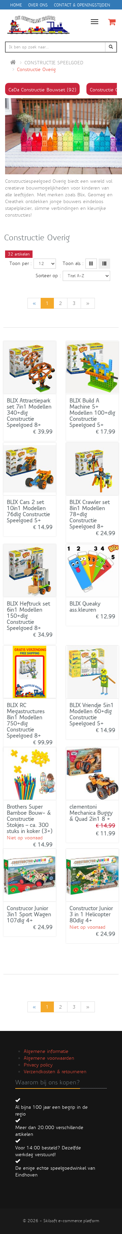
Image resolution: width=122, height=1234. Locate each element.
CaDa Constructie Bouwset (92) (42, 90)
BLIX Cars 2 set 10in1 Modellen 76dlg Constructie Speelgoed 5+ (28, 511)
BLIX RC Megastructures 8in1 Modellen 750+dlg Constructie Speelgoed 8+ (26, 720)
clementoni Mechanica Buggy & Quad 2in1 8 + (91, 812)
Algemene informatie (46, 1051)
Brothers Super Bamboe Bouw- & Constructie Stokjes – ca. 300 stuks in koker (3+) (30, 819)
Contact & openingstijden (82, 5)
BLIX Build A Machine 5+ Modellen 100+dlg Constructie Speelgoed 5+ (92, 412)
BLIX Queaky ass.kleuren (84, 606)
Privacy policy (38, 1065)
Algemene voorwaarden (49, 1058)
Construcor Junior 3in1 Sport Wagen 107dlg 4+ (29, 914)
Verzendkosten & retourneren (55, 1071)
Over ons (38, 5)
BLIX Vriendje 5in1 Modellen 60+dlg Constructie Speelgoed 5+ (91, 714)
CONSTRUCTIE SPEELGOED (53, 63)
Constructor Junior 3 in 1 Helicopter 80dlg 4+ (91, 914)
